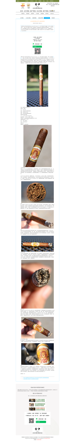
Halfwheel (52, 13)
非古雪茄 (39, 11)
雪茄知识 (22, 13)
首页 (21, 11)
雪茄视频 (42, 13)
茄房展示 (32, 13)
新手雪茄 (45, 11)
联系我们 (47, 13)
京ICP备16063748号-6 (47, 438)
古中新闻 (37, 13)
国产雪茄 (33, 11)
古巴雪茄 (26, 11)
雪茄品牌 (27, 13)
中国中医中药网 (39, 439)
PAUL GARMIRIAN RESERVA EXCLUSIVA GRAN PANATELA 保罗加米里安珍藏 (36, 377)
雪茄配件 (52, 11)
